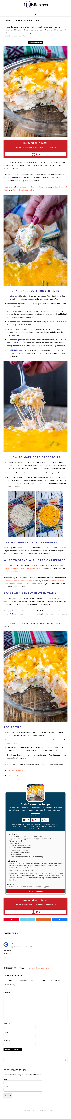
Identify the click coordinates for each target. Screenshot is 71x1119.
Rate (46, 820)
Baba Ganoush (13, 775)
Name (7, 1024)
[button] (32, 813)
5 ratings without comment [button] (37, 968)
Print (27, 820)
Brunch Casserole (27, 581)
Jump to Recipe (36, 42)
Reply (6, 957)
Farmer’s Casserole (11, 581)
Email (7, 1032)
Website (7, 1041)
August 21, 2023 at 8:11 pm (21, 947)
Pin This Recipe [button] (36, 891)
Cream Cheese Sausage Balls (31, 568)
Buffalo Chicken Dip (15, 771)
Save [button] (36, 820)
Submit (8, 1096)
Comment (8, 992)
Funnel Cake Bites (11, 571)
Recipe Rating (9, 984)
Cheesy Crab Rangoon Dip (23, 190)
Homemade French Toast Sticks (29, 584)
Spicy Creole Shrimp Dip (17, 780)
